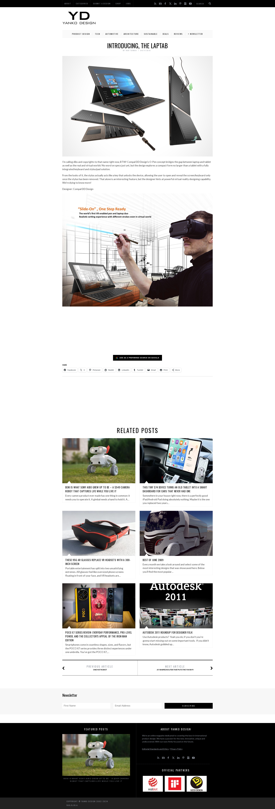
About (67, 3)
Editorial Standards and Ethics (155, 749)
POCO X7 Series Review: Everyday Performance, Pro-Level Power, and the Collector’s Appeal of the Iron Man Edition (98, 636)
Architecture (131, 33)
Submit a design (102, 3)
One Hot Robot (100, 668)
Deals (166, 33)
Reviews (178, 33)
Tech (97, 33)
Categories (82, 3)
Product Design (81, 33)
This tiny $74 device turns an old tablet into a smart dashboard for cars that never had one (175, 489)
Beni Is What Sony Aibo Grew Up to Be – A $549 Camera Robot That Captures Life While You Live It (97, 489)
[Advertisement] (160, 17)
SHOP (118, 3)
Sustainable (151, 33)
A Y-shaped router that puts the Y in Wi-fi (175, 668)
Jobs (128, 3)
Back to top (71, 805)
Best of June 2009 (153, 560)
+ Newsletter (195, 33)
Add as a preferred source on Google (139, 358)
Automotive (111, 33)
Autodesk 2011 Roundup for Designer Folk (168, 632)
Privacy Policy (176, 749)
